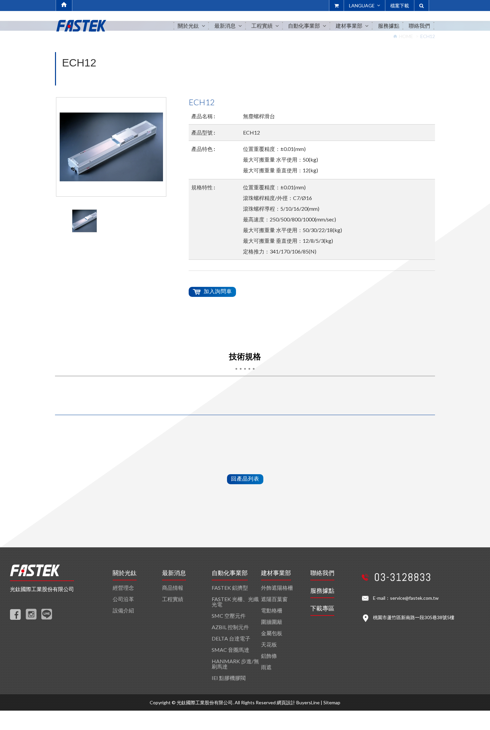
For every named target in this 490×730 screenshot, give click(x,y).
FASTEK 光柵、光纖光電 (235, 601)
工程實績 (172, 599)
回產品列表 (245, 478)
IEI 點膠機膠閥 (229, 678)
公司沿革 (123, 599)
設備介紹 (123, 610)
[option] (111, 147)
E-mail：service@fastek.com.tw (406, 598)
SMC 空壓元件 (229, 615)
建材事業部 (276, 573)
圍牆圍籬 (271, 621)
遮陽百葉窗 (274, 599)
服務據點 (322, 590)
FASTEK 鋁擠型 (230, 587)
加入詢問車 (218, 291)
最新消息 (174, 573)
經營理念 (123, 587)
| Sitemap (330, 702)
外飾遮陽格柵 (277, 587)
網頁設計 (286, 702)
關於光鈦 (125, 573)
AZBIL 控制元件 (230, 627)
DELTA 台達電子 (231, 638)
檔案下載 (399, 5)
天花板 (269, 644)
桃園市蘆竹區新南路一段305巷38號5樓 (413, 617)
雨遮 (266, 667)
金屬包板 (271, 633)
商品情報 (172, 587)
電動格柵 (271, 610)
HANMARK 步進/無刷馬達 (235, 664)
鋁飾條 (269, 656)
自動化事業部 (230, 573)
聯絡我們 (322, 573)
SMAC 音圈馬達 (230, 650)
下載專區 (322, 608)
